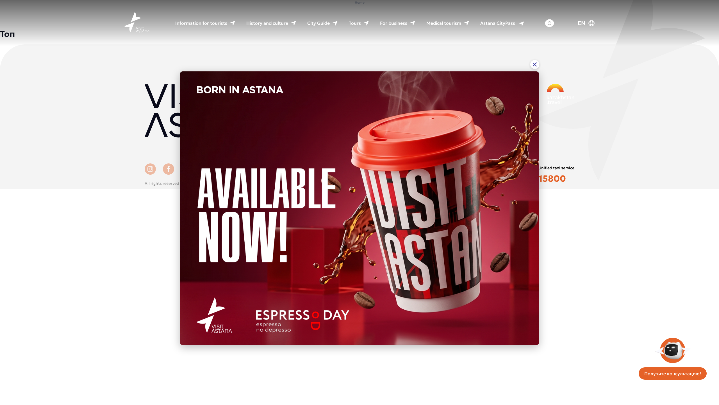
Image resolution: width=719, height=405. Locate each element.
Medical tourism (443, 23)
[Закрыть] (534, 64)
